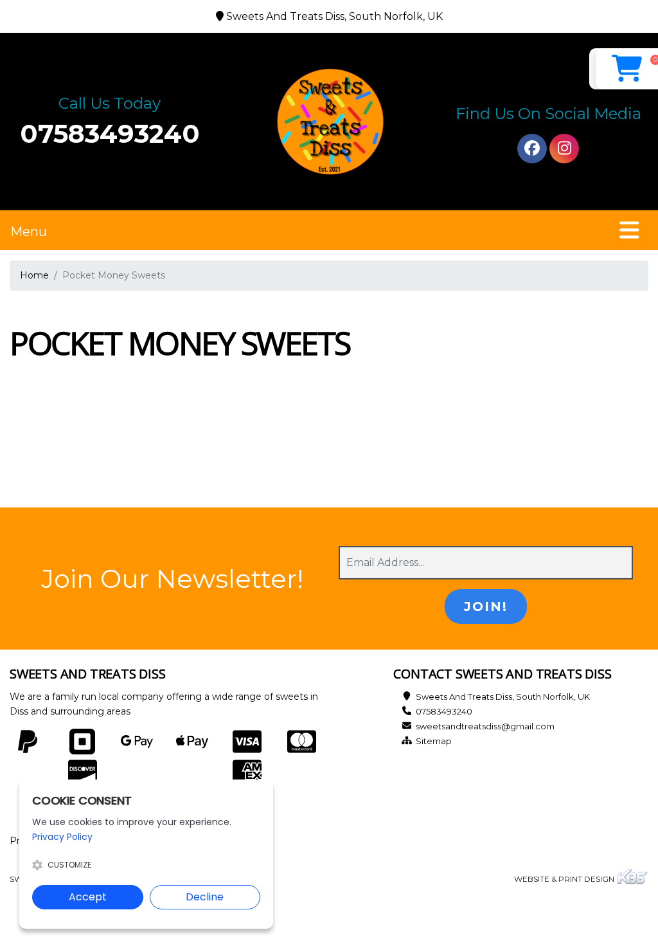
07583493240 (110, 133)
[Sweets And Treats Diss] (329, 121)
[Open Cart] (627, 69)
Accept (88, 896)
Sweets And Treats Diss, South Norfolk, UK (503, 696)
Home (34, 275)
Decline (205, 896)
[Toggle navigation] (629, 230)
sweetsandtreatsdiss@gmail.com (485, 726)
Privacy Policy (62, 836)
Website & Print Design (565, 879)
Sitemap (434, 741)
